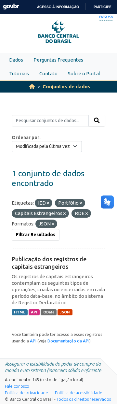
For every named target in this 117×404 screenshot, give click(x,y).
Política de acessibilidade (78, 392)
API (34, 312)
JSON (65, 312)
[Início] (32, 86)
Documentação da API (68, 341)
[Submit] (96, 120)
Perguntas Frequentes (58, 60)
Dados (16, 60)
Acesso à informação (58, 7)
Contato (48, 73)
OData (48, 312)
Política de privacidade (26, 392)
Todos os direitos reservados (84, 399)
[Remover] (48, 203)
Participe (102, 7)
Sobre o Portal (84, 73)
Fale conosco (17, 386)
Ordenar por (25, 137)
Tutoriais (19, 73)
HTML (19, 312)
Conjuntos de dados (66, 86)
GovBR (11, 7)
